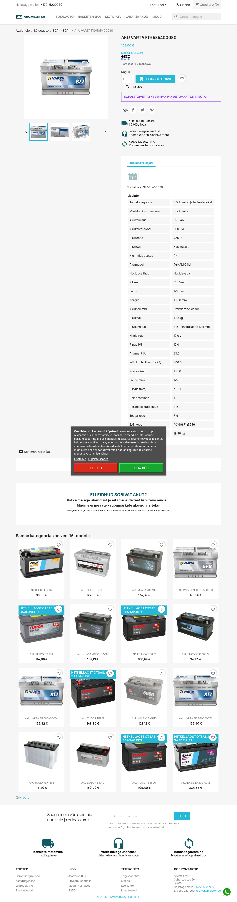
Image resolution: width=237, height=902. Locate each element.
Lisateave (80, 459)
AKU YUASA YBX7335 (41, 782)
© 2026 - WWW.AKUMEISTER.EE (118, 897)
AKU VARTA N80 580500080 (195, 590)
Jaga (133, 110)
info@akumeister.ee (208, 890)
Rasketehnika (89, 17)
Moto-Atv (113, 17)
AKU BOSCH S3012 (92, 782)
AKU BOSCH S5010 (92, 590)
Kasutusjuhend (25, 881)
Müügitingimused (80, 885)
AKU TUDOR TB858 (92, 718)
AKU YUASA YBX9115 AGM (93, 654)
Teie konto (130, 869)
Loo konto (127, 885)
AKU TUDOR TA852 (41, 654)
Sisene (125, 881)
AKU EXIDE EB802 (41, 590)
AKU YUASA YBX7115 (144, 590)
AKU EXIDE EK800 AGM (195, 782)
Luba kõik (141, 468)
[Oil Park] (118, 798)
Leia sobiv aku (24, 885)
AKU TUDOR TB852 (144, 654)
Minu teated (129, 890)
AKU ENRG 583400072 (195, 654)
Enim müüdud (24, 890)
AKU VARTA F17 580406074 (41, 718)
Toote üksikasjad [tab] (141, 163)
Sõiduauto (65, 17)
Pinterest (152, 110)
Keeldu (96, 468)
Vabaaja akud (137, 17)
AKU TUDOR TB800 (144, 782)
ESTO (72, 890)
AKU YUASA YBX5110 (144, 718)
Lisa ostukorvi (155, 79)
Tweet (142, 110)
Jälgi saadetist (130, 876)
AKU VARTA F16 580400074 (195, 718)
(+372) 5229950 (50, 5)
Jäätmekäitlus (77, 876)
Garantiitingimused (28, 876)
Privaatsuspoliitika (80, 881)
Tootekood (135, 187)
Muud (157, 17)
